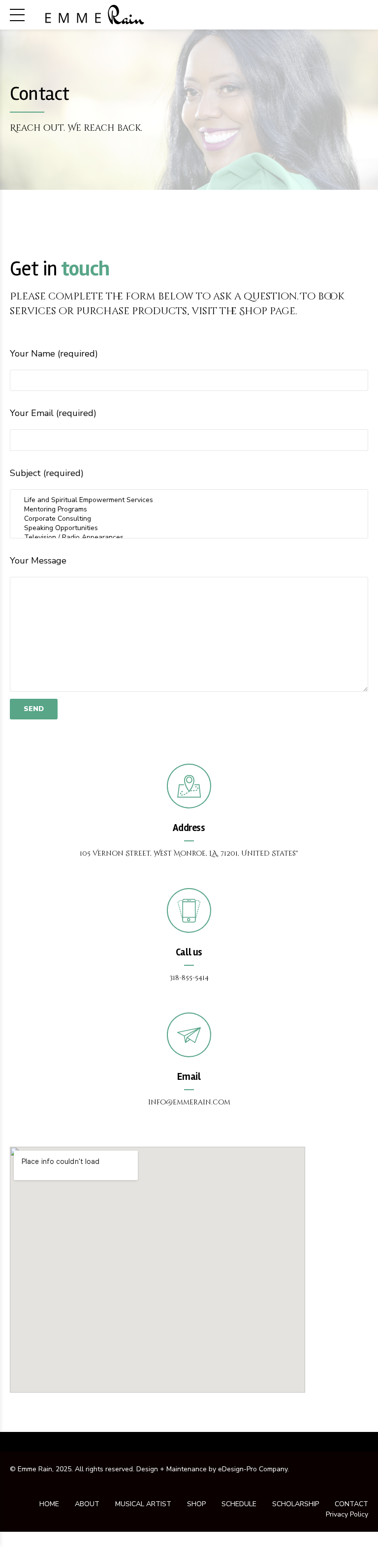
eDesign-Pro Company (252, 1469)
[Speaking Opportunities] (189, 528)
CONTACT (351, 1504)
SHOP (196, 1504)
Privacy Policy (347, 1514)
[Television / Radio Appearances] (189, 537)
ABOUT (87, 1504)
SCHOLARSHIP (295, 1504)
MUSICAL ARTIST (143, 1504)
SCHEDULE (238, 1504)
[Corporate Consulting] (189, 518)
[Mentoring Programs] (189, 509)
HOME (49, 1504)
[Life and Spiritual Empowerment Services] (189, 500)
